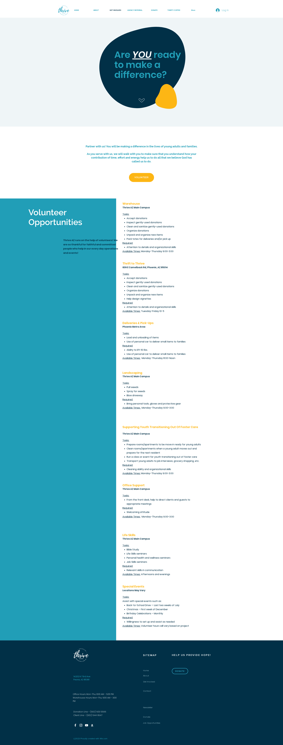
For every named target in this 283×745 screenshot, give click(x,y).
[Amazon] (92, 725)
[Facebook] (75, 725)
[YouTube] (86, 725)
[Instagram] (81, 725)
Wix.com (103, 738)
